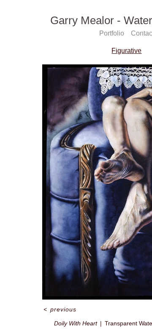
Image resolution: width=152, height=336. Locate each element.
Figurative (126, 50)
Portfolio (111, 33)
